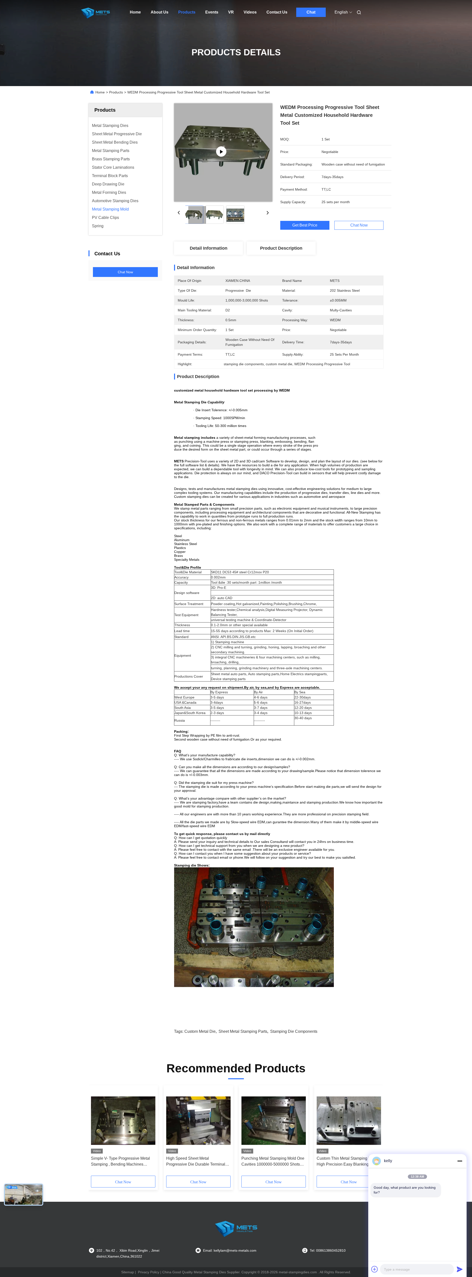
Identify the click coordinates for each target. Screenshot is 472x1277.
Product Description (281, 248)
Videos (250, 12)
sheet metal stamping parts (243, 1031)
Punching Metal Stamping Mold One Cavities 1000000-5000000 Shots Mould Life (272, 1161)
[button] (97, 1132)
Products (186, 12)
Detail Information (208, 248)
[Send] (460, 1269)
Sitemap (127, 1272)
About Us (159, 12)
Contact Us (276, 12)
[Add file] (374, 1269)
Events (211, 12)
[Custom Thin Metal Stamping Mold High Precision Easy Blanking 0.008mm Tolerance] (349, 1121)
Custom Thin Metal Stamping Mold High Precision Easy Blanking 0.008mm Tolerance (347, 1161)
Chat (311, 12)
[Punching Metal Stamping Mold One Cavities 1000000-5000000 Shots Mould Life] (273, 1121)
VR (231, 12)
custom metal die (200, 1031)
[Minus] (460, 1161)
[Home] (95, 12)
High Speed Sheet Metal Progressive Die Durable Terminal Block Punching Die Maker (195, 1161)
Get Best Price (304, 225)
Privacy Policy (148, 1272)
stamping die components (293, 1031)
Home (135, 12)
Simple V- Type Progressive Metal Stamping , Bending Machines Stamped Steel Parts (120, 1161)
